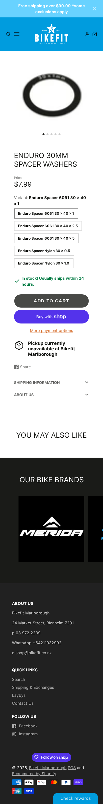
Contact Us (23, 703)
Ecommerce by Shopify (34, 773)
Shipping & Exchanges (33, 687)
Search (18, 679)
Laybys (19, 695)
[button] (43, 134)
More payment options (51, 330)
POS (72, 767)
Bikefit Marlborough (47, 767)
